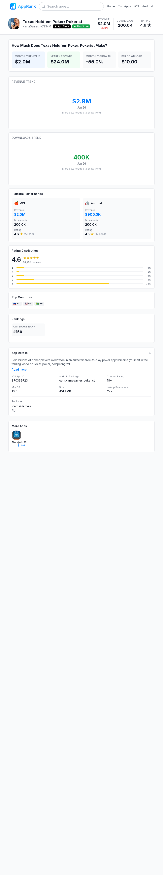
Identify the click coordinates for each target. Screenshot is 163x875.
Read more (19, 369)
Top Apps (124, 6)
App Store (63, 26)
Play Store (83, 26)
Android (147, 6)
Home (111, 6)
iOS (136, 6)
